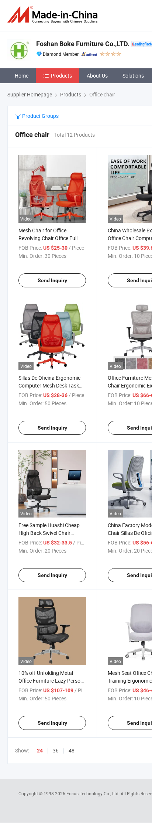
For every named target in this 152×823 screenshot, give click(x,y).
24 (40, 751)
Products (61, 75)
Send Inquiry (52, 280)
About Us (97, 75)
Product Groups (40, 115)
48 (72, 750)
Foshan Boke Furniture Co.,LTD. (82, 44)
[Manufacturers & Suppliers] (53, 14)
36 (56, 750)
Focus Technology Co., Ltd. (93, 793)
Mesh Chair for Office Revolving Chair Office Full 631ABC (47, 238)
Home (21, 75)
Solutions (133, 75)
